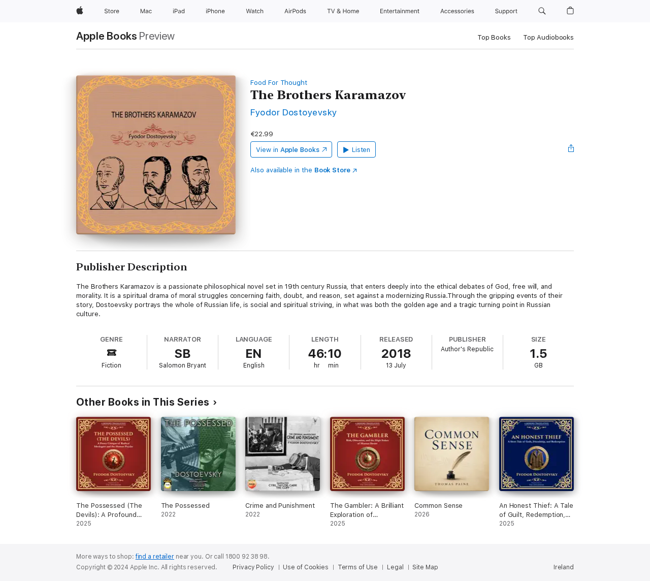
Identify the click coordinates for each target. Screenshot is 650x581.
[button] (542, 11)
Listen (361, 150)
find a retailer (155, 556)
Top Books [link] (494, 37)
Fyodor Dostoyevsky (293, 112)
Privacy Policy (253, 567)
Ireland (564, 567)
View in (287, 150)
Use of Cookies (305, 567)
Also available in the (300, 170)
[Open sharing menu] (571, 149)
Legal (395, 567)
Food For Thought (278, 82)
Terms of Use (358, 567)
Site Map (425, 567)
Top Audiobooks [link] (548, 37)
